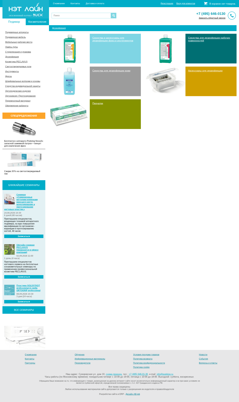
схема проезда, (114, 374)
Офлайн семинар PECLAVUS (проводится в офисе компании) (27, 249)
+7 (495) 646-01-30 (138, 374)
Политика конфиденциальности (149, 363)
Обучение (80, 354)
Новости (203, 354)
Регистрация (167, 3)
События (203, 359)
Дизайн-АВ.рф (133, 394)
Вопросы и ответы (208, 363)
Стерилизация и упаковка (18, 52)
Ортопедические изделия (18, 91)
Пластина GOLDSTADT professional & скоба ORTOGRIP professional (28, 288)
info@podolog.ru (165, 374)
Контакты (75, 3)
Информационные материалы (90, 359)
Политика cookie (141, 367)
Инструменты (12, 71)
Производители (82, 363)
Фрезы (8, 76)
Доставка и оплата (95, 3)
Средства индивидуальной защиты (22, 86)
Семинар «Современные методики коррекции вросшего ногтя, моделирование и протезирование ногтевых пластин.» (21, 202)
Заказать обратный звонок (212, 18)
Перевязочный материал (17, 101)
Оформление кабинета (16, 106)
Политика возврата (142, 359)
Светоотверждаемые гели (18, 66)
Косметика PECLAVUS (16, 61)
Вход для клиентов (185, 3)
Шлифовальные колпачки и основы (22, 81)
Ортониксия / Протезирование (20, 96)
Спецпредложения (24, 115)
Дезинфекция (12, 57)
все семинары (24, 309)
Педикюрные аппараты (17, 32)
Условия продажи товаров (146, 354)
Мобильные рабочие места (18, 42)
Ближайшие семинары (23, 185)
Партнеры (30, 363)
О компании (59, 3)
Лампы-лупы (11, 47)
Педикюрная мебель (15, 37)
